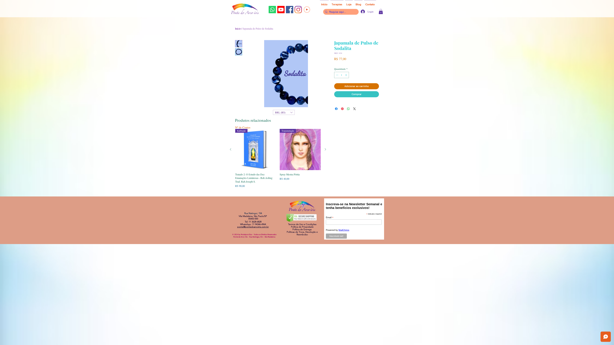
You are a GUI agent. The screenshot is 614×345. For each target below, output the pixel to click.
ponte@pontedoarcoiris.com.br (253, 226)
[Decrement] (337, 75)
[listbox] (284, 112)
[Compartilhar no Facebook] (336, 109)
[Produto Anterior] (230, 149)
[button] (381, 11)
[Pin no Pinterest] (342, 109)
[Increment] (346, 75)
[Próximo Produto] (325, 149)
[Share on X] (354, 109)
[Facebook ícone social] (289, 9)
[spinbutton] (341, 75)
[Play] (307, 9)
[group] (278, 158)
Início (238, 28)
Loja (301, 204)
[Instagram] (298, 9)
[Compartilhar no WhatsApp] (348, 109)
